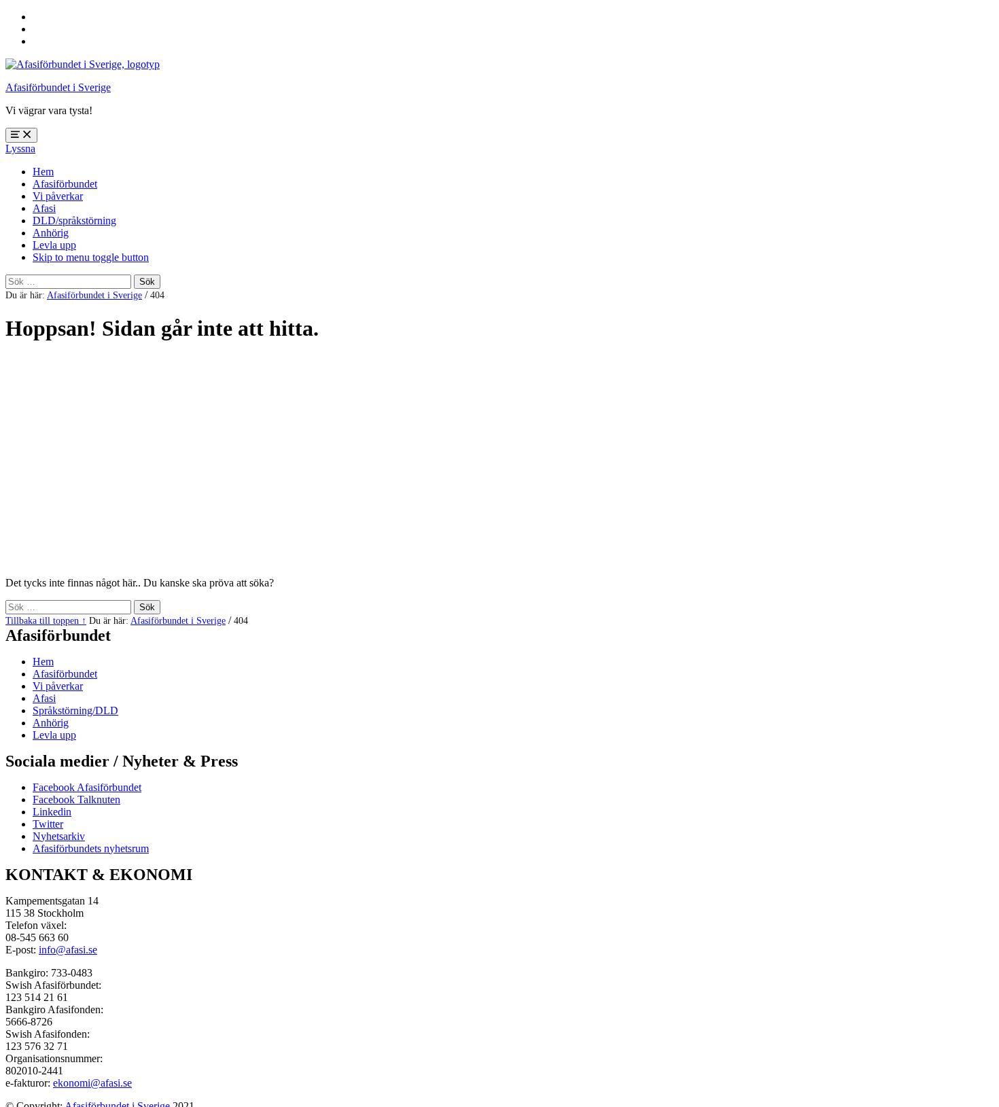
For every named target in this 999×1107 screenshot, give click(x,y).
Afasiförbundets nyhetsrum (91, 848)
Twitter (48, 824)
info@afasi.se (68, 949)
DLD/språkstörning (74, 220)
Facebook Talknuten (76, 799)
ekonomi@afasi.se (92, 1083)
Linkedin (52, 812)
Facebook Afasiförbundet (87, 787)
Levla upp (54, 245)
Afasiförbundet (65, 184)
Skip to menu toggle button (91, 257)
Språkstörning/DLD (75, 710)
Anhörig (51, 233)
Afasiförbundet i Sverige (58, 87)
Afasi (44, 208)
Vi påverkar (58, 196)
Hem (43, 171)
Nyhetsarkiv (59, 836)
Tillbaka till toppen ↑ (45, 620)
